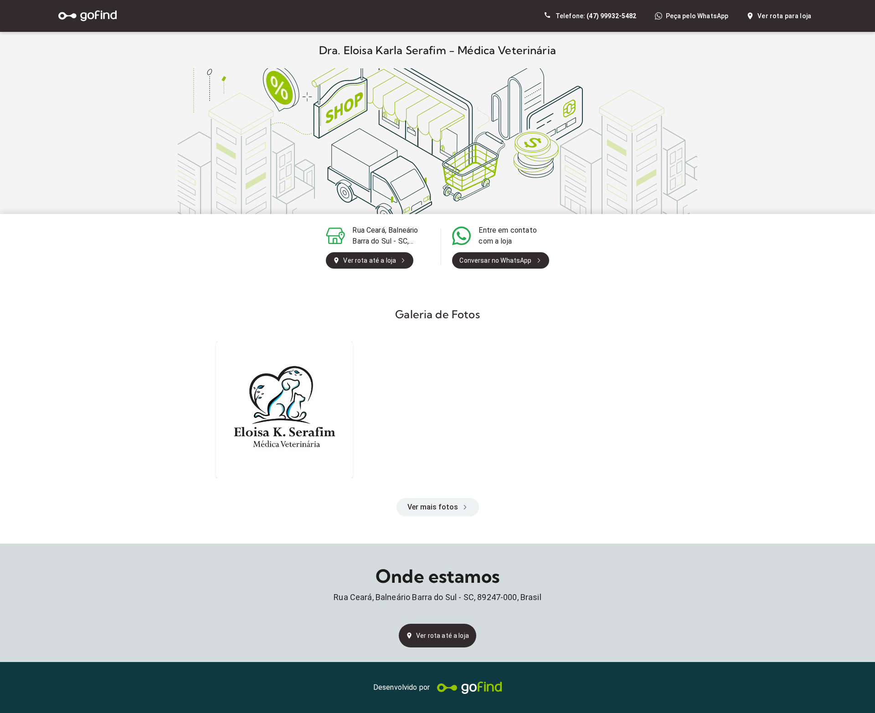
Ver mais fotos (432, 507)
